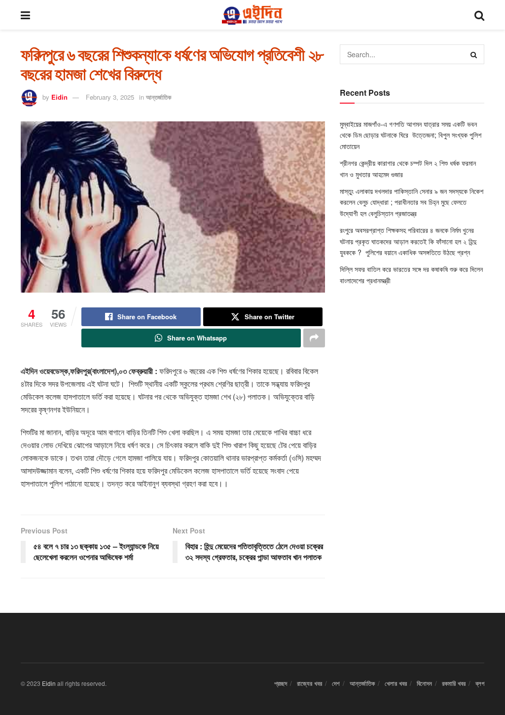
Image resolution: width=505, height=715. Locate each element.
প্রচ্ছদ (280, 683)
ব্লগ (479, 683)
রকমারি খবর (454, 683)
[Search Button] (479, 15)
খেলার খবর (396, 683)
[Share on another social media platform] (314, 338)
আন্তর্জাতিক (158, 97)
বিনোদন (424, 683)
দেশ (336, 683)
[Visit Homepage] (252, 15)
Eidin (59, 97)
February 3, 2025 (110, 97)
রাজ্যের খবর (309, 683)
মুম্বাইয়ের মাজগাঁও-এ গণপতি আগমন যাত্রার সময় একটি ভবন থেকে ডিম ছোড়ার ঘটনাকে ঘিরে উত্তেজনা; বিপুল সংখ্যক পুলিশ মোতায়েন (410, 135)
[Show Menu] (25, 15)
